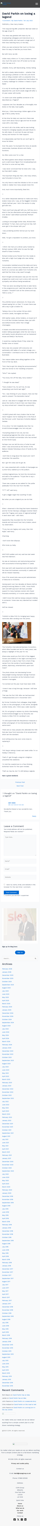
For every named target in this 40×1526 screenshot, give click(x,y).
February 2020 (7, 1190)
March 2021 (6, 1152)
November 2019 (7, 1199)
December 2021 (7, 1124)
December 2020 (7, 1161)
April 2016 (5, 1332)
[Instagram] (22, 1519)
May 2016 (5, 1329)
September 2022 (8, 1098)
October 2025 (7, 981)
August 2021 (6, 1136)
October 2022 (7, 1095)
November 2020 (7, 1165)
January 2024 (6, 1048)
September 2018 (8, 1240)
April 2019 (5, 1218)
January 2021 (6, 1158)
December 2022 (7, 1089)
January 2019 (6, 1228)
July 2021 (5, 1139)
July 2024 (5, 1029)
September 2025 (8, 985)
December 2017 (7, 1269)
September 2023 (8, 1060)
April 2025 (5, 1000)
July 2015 (5, 1360)
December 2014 (7, 1383)
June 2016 (5, 1326)
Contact (20, 1513)
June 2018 (5, 1250)
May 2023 (5, 1073)
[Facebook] (14, 1519)
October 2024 (7, 1019)
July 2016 (5, 1322)
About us (20, 1506)
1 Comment (6, 20)
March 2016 (6, 1335)
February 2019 (7, 1225)
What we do (20, 1508)
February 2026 (7, 969)
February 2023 (7, 1082)
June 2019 (5, 1212)
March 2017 (6, 1297)
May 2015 (5, 1367)
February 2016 (7, 1338)
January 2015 (6, 1379)
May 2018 (5, 1253)
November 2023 (7, 1054)
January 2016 (6, 1341)
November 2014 (7, 1386)
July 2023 (5, 1067)
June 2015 (5, 1364)
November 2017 (7, 1272)
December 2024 (7, 1013)
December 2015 (7, 1345)
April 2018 (5, 1256)
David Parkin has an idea (21, 1395)
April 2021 (5, 1149)
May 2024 (5, 1035)
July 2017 (5, 1285)
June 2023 (5, 1070)
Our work (20, 1510)
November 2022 (7, 1092)
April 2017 (5, 1294)
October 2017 (6, 1275)
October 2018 (6, 1237)
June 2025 (5, 994)
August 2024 (6, 1026)
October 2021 (6, 1130)
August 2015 (6, 1357)
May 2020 (5, 1180)
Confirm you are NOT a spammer (17, 895)
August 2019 (6, 1206)
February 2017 (7, 1300)
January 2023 (6, 1086)
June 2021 (5, 1142)
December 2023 (7, 1051)
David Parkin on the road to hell (25, 1404)
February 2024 (7, 1045)
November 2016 (7, 1310)
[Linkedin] (25, 1519)
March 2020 (6, 1187)
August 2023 (6, 1064)
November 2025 (7, 978)
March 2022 (6, 1114)
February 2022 (7, 1117)
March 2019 (6, 1221)
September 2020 (8, 1171)
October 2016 (6, 1313)
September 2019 (8, 1203)
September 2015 (8, 1354)
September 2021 (7, 1133)
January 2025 (6, 1010)
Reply (34, 816)
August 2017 (6, 1281)
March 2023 (6, 1079)
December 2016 (7, 1307)
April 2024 (5, 1038)
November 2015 (7, 1348)
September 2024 (8, 1022)
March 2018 (6, 1259)
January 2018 (6, 1266)
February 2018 (7, 1262)
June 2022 (5, 1105)
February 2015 (7, 1376)
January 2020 (6, 1193)
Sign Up (20, 952)
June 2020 (5, 1177)
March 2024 (6, 1041)
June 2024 (5, 1032)
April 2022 (5, 1111)
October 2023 (7, 1057)
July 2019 (5, 1209)
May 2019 (5, 1215)
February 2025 (7, 1007)
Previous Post (20, 782)
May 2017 (5, 1291)
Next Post (20, 786)
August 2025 (6, 988)
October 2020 (7, 1168)
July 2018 (5, 1247)
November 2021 (7, 1127)
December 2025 (7, 975)
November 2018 (7, 1234)
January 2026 (6, 972)
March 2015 (6, 1373)
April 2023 (5, 1076)
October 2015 (6, 1351)
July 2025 (5, 991)
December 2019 (7, 1196)
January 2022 (6, 1120)
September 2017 (8, 1278)
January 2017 (6, 1304)
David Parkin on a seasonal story (24, 1401)
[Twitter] (18, 1519)
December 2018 (7, 1231)
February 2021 (7, 1155)
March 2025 (6, 1003)
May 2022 (5, 1108)
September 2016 (8, 1316)
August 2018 (6, 1244)
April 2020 (5, 1184)
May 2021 (5, 1146)
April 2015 (5, 1370)
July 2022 (5, 1101)
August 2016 (6, 1319)
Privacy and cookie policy (20, 1463)
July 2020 (5, 1174)
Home (20, 1503)
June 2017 (5, 1288)
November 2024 (7, 1016)
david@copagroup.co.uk (22, 1473)
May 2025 (5, 997)
